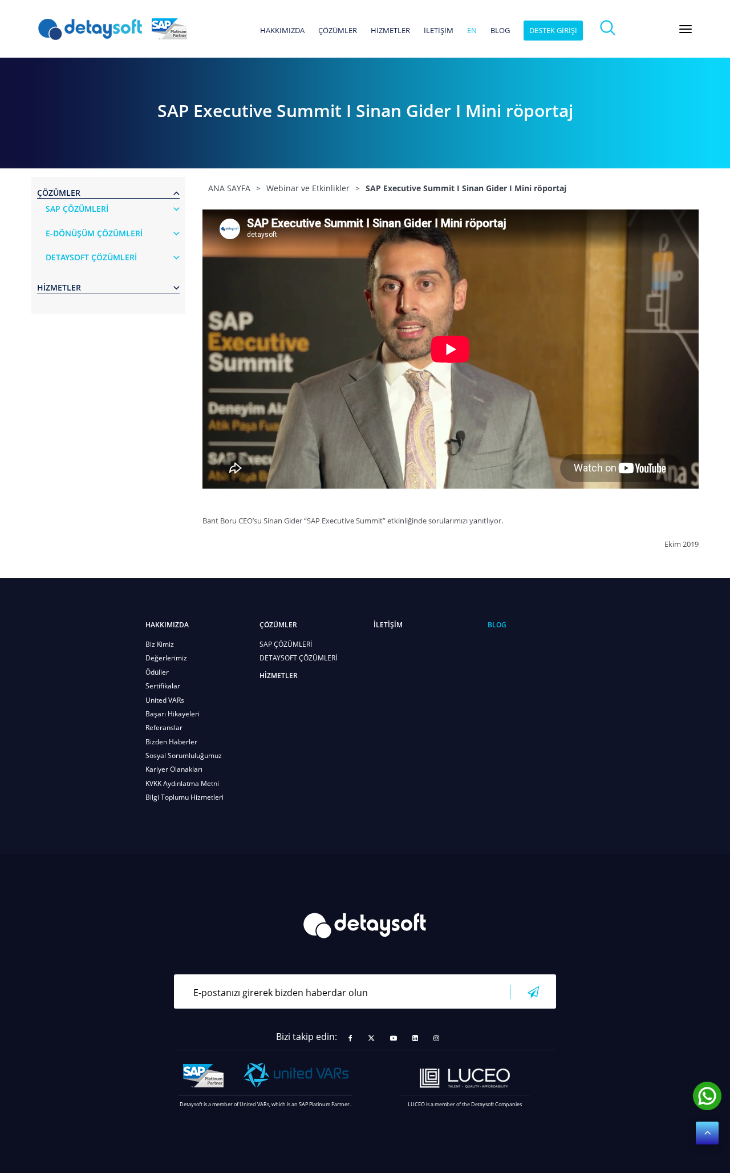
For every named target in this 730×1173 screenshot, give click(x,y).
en (472, 30)
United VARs (164, 700)
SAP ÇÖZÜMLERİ (285, 644)
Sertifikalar (162, 686)
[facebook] (350, 1038)
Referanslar (163, 727)
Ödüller (157, 672)
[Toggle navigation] (685, 29)
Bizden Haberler (171, 742)
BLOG (500, 30)
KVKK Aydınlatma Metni (182, 783)
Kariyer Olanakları (173, 769)
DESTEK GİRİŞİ (553, 30)
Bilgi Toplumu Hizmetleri (184, 797)
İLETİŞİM (438, 30)
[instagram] (436, 1038)
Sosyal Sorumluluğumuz (183, 755)
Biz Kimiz (159, 644)
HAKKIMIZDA (282, 30)
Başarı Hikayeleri (172, 714)
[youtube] (393, 1038)
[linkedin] (415, 1038)
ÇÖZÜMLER (337, 30)
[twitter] (371, 1038)
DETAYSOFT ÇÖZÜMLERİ (298, 658)
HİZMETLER (390, 30)
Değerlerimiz (166, 658)
